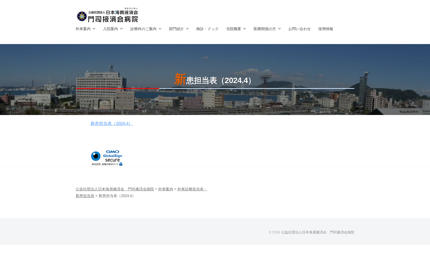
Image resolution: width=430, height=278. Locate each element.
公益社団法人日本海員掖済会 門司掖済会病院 (317, 232)
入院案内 (110, 29)
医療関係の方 (265, 29)
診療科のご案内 (143, 29)
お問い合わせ (299, 29)
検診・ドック (207, 29)
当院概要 (233, 29)
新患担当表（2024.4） (112, 123)
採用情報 (325, 29)
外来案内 (83, 29)
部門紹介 (176, 29)
